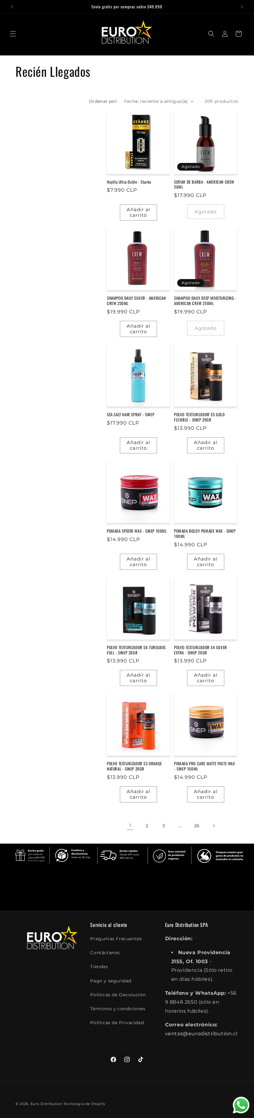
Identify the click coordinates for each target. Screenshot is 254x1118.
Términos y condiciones (117, 1008)
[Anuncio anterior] (12, 7)
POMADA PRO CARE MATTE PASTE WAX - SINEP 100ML (204, 766)
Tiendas (99, 966)
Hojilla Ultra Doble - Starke (129, 182)
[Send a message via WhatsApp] (241, 1105)
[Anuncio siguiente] (242, 7)
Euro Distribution (47, 1104)
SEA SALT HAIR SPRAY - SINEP (130, 414)
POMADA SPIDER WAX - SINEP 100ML (137, 531)
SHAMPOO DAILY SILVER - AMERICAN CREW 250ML (136, 300)
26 (197, 825)
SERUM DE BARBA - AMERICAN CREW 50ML (204, 184)
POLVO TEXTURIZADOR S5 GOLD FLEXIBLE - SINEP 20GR (199, 417)
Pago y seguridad (110, 981)
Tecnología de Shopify (84, 1104)
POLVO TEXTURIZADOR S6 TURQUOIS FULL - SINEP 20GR (136, 650)
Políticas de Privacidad (117, 1022)
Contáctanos (105, 952)
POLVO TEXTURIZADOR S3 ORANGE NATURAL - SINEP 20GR (134, 766)
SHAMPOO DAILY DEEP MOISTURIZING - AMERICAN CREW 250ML (205, 300)
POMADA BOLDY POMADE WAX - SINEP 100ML (205, 533)
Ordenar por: (103, 101)
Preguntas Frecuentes (116, 938)
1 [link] (130, 825)
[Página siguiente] (214, 825)
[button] (13, 34)
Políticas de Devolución (118, 995)
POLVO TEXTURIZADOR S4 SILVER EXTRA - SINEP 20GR (200, 650)
